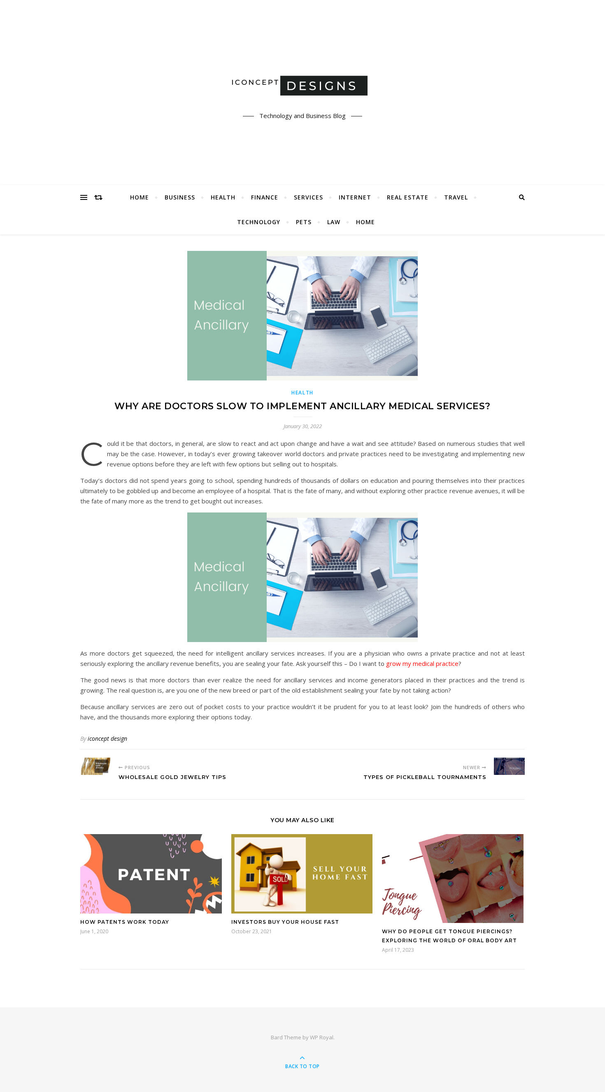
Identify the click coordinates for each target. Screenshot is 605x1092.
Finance (264, 197)
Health (223, 197)
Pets (304, 222)
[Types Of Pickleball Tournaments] (509, 766)
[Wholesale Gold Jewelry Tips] (95, 766)
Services (308, 197)
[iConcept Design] (302, 85)
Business (180, 197)
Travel (456, 197)
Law (333, 222)
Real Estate (407, 197)
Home (139, 197)
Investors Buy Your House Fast (285, 922)
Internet (355, 197)
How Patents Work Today (124, 922)
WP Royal (321, 1037)
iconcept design (107, 738)
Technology (258, 222)
